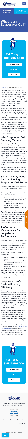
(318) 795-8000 (21, 12)
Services (5, 419)
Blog (6, 87)
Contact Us (22, 423)
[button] (24, 3)
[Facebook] (14, 435)
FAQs (18, 419)
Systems (12, 419)
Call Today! (21, 10)
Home (2, 87)
